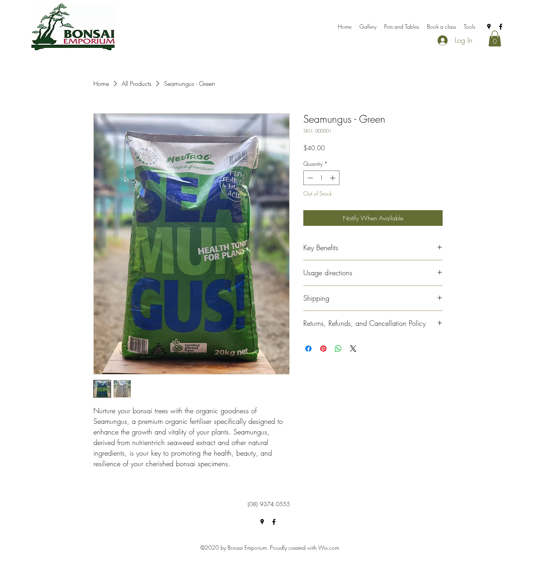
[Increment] (333, 178)
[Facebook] (501, 27)
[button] (494, 39)
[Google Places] (489, 27)
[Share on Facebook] (308, 348)
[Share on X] (353, 348)
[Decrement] (309, 178)
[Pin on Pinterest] (323, 348)
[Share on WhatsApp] (338, 348)
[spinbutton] (321, 178)
